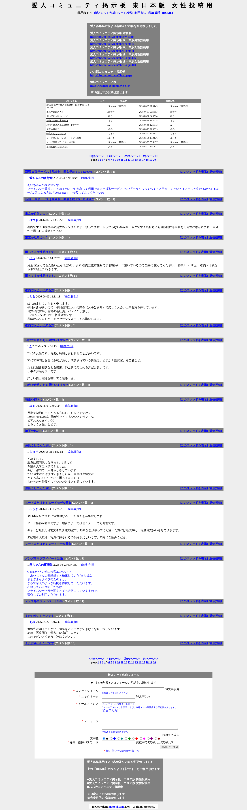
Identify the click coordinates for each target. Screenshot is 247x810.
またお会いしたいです (57, 146)
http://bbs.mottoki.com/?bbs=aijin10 (112, 43)
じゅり (33, 451)
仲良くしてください (56, 133)
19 (150, 159)
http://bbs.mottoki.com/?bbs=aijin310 (113, 65)
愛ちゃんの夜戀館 (41, 177)
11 (122, 159)
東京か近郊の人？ (55, 112)
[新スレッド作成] (105, 12)
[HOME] (167, 12)
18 (147, 159)
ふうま (33, 509)
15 (136, 159)
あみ (32, 621)
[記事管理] (154, 12)
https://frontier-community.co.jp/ (110, 85)
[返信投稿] (215, 171)
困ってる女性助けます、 (58, 116)
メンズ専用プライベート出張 (60, 142)
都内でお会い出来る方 (57, 120)
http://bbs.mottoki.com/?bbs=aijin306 (113, 57)
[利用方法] (140, 12)
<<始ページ (96, 156)
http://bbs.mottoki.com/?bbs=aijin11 (112, 50)
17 (143, 159)
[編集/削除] (88, 177)
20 (154, 159)
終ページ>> (150, 156)
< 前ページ (114, 156)
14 (132, 159)
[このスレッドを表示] (194, 171)
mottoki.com (116, 806)
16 (140, 159)
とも (32, 296)
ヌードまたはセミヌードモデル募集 (63, 138)
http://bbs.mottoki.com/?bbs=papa (111, 75)
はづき (33, 220)
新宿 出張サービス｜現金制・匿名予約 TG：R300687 (59, 171)
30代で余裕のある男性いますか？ (62, 125)
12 (125, 159)
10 (118, 159)
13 (129, 159)
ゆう (32, 258)
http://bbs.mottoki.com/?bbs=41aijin (112, 36)
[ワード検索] (125, 12)
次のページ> (132, 156)
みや (32, 405)
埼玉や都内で (52, 129)
